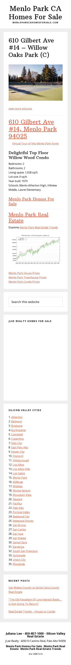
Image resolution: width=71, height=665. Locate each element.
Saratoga (18, 547)
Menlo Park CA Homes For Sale (35, 12)
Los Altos (18, 464)
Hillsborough (21, 460)
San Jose (18, 534)
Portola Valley (21, 512)
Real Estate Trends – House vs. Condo (32, 611)
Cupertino (17, 439)
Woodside (19, 564)
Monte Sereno (22, 490)
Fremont (18, 456)
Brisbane (16, 426)
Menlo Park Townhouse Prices (28, 277)
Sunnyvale (19, 555)
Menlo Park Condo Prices (24, 282)
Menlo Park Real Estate (29, 217)
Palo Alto (18, 508)
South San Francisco (25, 551)
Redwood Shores (23, 521)
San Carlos (19, 529)
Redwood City (21, 516)
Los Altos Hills (21, 469)
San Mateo (19, 538)
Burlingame (18, 430)
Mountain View (22, 495)
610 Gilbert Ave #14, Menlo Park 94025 (33, 129)
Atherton (16, 417)
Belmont (16, 421)
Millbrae (18, 482)
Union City (19, 560)
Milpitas (18, 486)
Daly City (16, 443)
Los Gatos (19, 473)
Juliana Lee (14, 633)
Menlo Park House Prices (24, 273)
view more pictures (20, 108)
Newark (17, 499)
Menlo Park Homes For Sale (31, 201)
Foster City (17, 452)
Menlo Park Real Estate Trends (39, 227)
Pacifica (17, 503)
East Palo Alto (19, 447)
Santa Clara (20, 542)
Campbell (17, 434)
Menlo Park (20, 477)
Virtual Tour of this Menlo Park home (35, 143)
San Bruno (19, 525)
